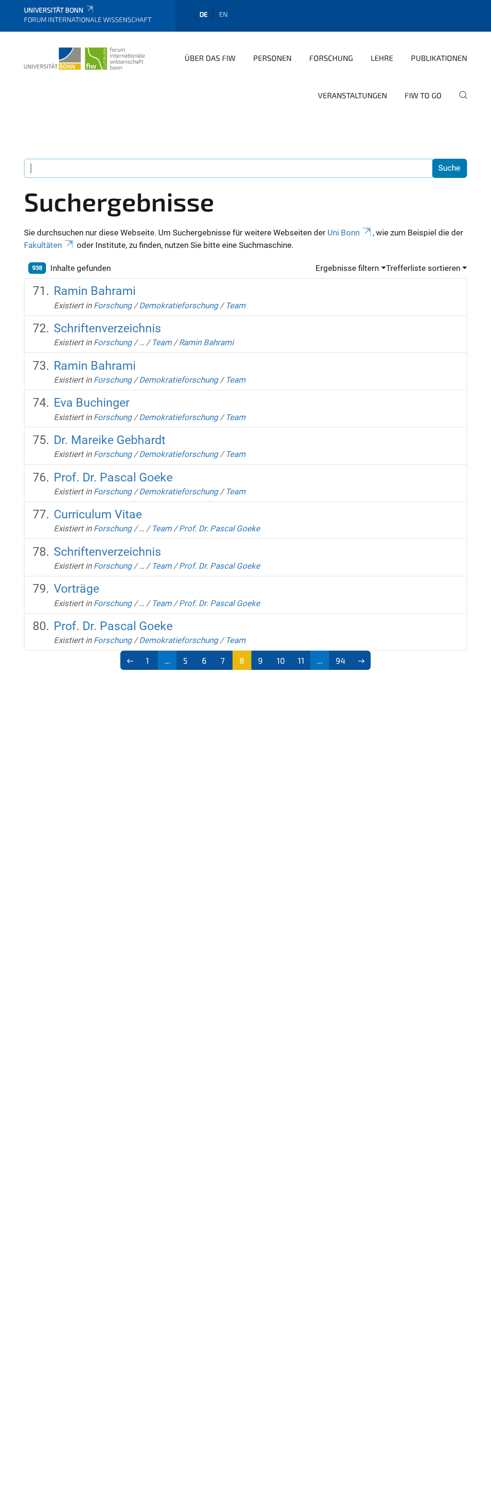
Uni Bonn (343, 232)
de (203, 14)
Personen (272, 57)
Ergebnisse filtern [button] (347, 268)
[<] (130, 660)
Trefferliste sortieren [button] (423, 268)
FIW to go (423, 95)
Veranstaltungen (352, 95)
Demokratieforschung (178, 305)
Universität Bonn (53, 10)
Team (235, 305)
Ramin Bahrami (95, 291)
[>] (361, 660)
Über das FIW (210, 57)
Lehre (382, 57)
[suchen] (459, 101)
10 (281, 660)
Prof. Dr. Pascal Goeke (113, 477)
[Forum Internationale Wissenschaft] (84, 57)
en (223, 14)
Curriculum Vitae (98, 514)
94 (340, 660)
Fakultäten (43, 245)
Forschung (331, 57)
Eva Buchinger (91, 403)
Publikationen (439, 57)
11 (301, 660)
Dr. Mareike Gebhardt (109, 440)
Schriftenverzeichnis (107, 328)
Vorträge (76, 589)
